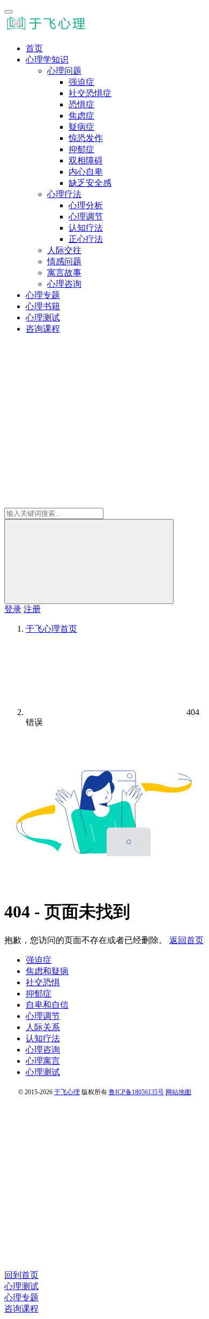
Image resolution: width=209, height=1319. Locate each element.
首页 (34, 48)
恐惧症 (81, 104)
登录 (12, 609)
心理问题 (64, 70)
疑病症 (81, 126)
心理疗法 (64, 194)
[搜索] (89, 561)
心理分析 (86, 205)
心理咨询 (64, 283)
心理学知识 (47, 59)
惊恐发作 (86, 138)
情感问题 (64, 261)
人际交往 (64, 250)
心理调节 (86, 216)
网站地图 (178, 1092)
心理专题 (43, 295)
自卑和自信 (47, 1004)
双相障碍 (86, 160)
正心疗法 (86, 239)
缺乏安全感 (90, 182)
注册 (32, 609)
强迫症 (81, 82)
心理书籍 (43, 306)
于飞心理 (67, 1092)
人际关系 (43, 1027)
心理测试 (43, 317)
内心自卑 (86, 171)
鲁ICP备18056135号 (136, 1092)
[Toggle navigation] (8, 11)
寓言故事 (64, 272)
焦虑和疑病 (47, 971)
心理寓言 (43, 1060)
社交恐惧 (43, 982)
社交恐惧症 (90, 93)
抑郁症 (81, 149)
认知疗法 (86, 227)
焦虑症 (81, 115)
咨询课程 (43, 328)
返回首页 (186, 940)
